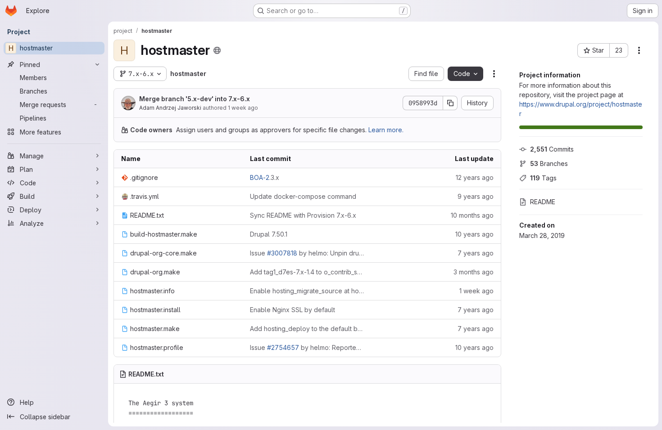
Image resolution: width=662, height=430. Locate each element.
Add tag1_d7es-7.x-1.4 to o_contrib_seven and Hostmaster (307, 272)
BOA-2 (259, 177)
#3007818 (282, 253)
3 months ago (473, 272)
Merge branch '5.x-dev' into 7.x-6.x (194, 99)
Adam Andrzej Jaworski (170, 107)
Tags (543, 178)
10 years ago (474, 234)
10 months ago (472, 215)
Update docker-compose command (303, 196)
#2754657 (283, 347)
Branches (549, 163)
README (542, 202)
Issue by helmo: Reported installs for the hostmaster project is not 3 (307, 347)
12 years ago (475, 177)
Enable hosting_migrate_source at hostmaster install (307, 291)
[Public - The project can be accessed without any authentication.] (217, 50)
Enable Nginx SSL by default (292, 310)
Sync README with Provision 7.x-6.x (303, 215)
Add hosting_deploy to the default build (307, 328)
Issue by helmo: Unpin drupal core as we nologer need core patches (307, 253)
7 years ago (476, 253)
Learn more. (386, 130)
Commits (552, 149)
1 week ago (243, 107)
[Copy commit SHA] (450, 103)
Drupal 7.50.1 (268, 234)
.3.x (264, 177)
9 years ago (476, 196)
